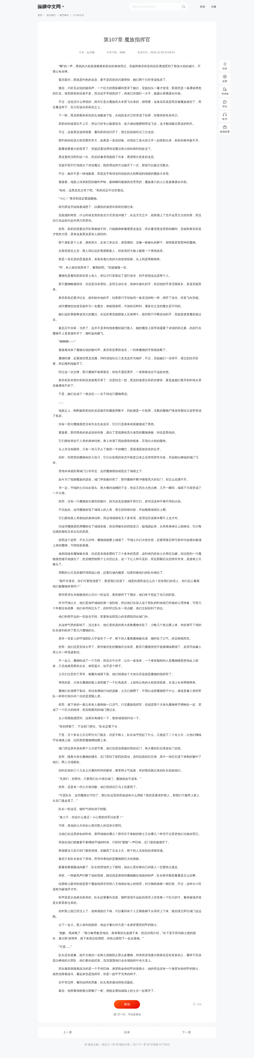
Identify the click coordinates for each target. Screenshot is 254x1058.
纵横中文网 (49, 17)
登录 (202, 6)
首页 (40, 15)
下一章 (186, 1032)
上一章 (67, 1032)
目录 (127, 1032)
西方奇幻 (64, 15)
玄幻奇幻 (51, 15)
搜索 (183, 7)
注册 (213, 6)
